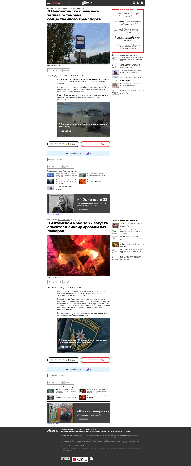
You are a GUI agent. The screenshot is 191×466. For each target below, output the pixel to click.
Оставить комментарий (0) (95, 144)
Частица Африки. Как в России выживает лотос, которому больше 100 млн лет (131, 231)
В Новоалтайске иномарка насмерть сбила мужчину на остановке (65, 188)
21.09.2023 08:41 (52, 8)
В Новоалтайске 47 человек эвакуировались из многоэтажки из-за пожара (83, 341)
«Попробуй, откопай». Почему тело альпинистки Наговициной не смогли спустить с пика (131, 72)
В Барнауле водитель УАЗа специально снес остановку (83, 125)
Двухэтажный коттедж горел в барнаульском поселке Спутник (66, 396)
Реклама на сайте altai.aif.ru (87, 430)
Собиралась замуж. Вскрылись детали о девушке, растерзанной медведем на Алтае (130, 65)
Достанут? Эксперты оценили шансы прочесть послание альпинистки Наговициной (131, 257)
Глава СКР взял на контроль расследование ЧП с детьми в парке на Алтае (127, 30)
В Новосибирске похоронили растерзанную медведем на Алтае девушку (127, 14)
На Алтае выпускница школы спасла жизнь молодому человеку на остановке (66, 175)
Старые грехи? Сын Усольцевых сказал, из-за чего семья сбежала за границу (131, 238)
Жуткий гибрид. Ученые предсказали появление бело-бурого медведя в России (132, 59)
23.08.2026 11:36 (52, 220)
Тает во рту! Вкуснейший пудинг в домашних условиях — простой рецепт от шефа (131, 225)
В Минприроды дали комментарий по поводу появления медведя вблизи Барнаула (128, 22)
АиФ (63, 65)
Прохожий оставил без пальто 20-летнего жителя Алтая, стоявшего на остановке (66, 181)
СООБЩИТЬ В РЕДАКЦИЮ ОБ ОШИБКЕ (119, 432)
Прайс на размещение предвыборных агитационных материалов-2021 (83, 432)
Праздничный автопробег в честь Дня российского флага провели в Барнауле (128, 38)
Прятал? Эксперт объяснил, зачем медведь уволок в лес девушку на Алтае (131, 251)
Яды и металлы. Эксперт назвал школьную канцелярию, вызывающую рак (130, 85)
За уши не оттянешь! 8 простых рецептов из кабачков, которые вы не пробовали (132, 244)
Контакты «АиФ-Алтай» (68, 430)
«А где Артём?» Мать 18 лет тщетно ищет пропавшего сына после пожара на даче (131, 78)
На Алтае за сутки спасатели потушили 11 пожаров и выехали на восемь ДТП (97, 391)
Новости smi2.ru (54, 214)
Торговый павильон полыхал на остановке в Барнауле (97, 180)
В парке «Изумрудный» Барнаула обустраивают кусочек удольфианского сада (128, 46)
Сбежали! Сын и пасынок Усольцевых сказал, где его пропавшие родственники (132, 92)
